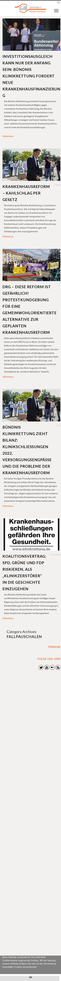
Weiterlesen (8, 136)
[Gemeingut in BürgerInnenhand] (30, 8)
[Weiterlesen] (32, 34)
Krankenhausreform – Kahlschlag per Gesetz (26, 193)
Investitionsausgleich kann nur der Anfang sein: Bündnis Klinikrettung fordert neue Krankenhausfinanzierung (31, 76)
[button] (2, 970)
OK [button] (30, 977)
